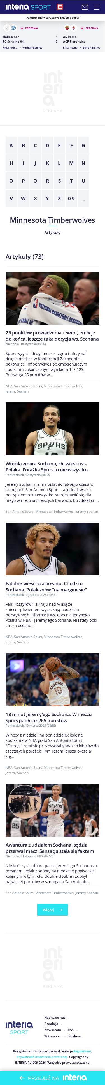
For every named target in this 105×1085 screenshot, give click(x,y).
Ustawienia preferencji (51, 1057)
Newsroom (52, 1029)
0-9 (71, 198)
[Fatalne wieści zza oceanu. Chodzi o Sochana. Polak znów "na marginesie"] (52, 557)
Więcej (48, 909)
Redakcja (51, 1023)
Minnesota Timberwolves (52, 220)
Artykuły (53, 232)
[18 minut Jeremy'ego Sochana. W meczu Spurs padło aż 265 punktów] (52, 688)
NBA (9, 386)
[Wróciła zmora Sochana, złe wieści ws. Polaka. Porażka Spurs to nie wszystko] (52, 437)
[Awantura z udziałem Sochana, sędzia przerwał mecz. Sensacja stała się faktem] (52, 819)
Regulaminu (82, 1051)
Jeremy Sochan (17, 391)
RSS (71, 1029)
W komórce (53, 1036)
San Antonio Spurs (28, 386)
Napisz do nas (55, 1017)
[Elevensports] (60, 7)
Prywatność (25, 1057)
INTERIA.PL (23, 1062)
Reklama (75, 1036)
